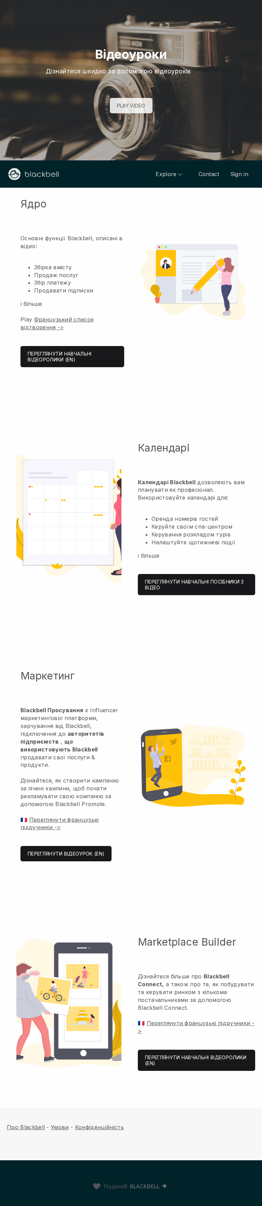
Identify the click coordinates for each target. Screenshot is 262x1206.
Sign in (239, 174)
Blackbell (145, 1186)
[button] (131, 282)
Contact (209, 174)
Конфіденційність (99, 1127)
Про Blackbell (26, 1127)
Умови (60, 1127)
